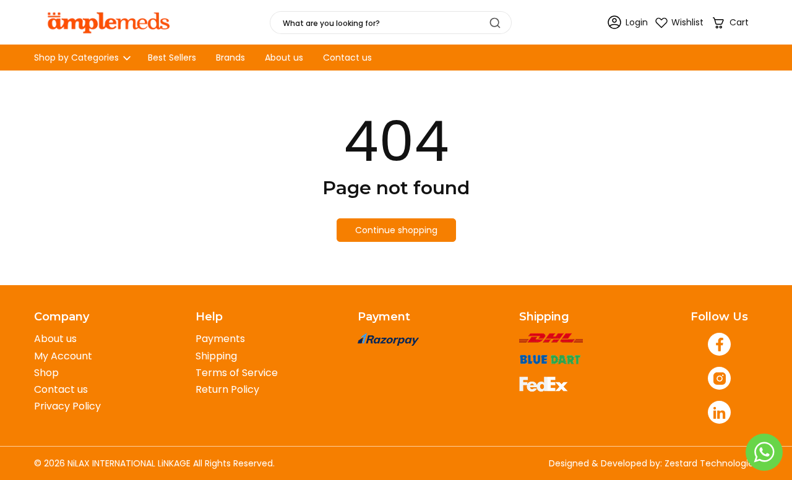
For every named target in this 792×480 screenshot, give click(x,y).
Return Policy (227, 389)
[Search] (495, 22)
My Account (63, 356)
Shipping (216, 356)
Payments (220, 339)
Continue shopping (396, 230)
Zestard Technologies (711, 463)
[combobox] (390, 22)
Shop (46, 373)
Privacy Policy (67, 406)
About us (55, 339)
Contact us (61, 389)
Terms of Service (237, 373)
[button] (730, 22)
